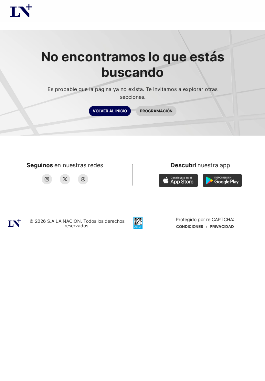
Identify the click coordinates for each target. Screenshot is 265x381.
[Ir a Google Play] (222, 181)
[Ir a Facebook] (83, 179)
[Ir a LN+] (21, 11)
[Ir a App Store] (178, 181)
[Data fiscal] (138, 223)
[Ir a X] (65, 179)
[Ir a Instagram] (47, 179)
